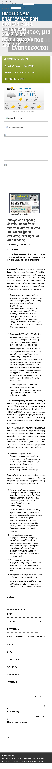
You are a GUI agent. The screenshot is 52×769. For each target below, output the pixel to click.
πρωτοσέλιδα (15, 214)
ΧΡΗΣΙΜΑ (24, 72)
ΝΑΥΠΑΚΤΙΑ (29, 66)
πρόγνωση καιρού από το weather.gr (24, 111)
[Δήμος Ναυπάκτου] (14, 118)
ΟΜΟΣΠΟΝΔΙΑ (13, 59)
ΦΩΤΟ (34, 72)
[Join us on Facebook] (15, 127)
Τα (11, 214)
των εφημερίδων (24, 214)
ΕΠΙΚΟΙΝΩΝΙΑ (10, 79)
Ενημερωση (10, 72)
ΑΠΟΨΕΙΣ (22, 79)
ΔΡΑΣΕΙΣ (24, 59)
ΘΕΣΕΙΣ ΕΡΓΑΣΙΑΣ (12, 66)
